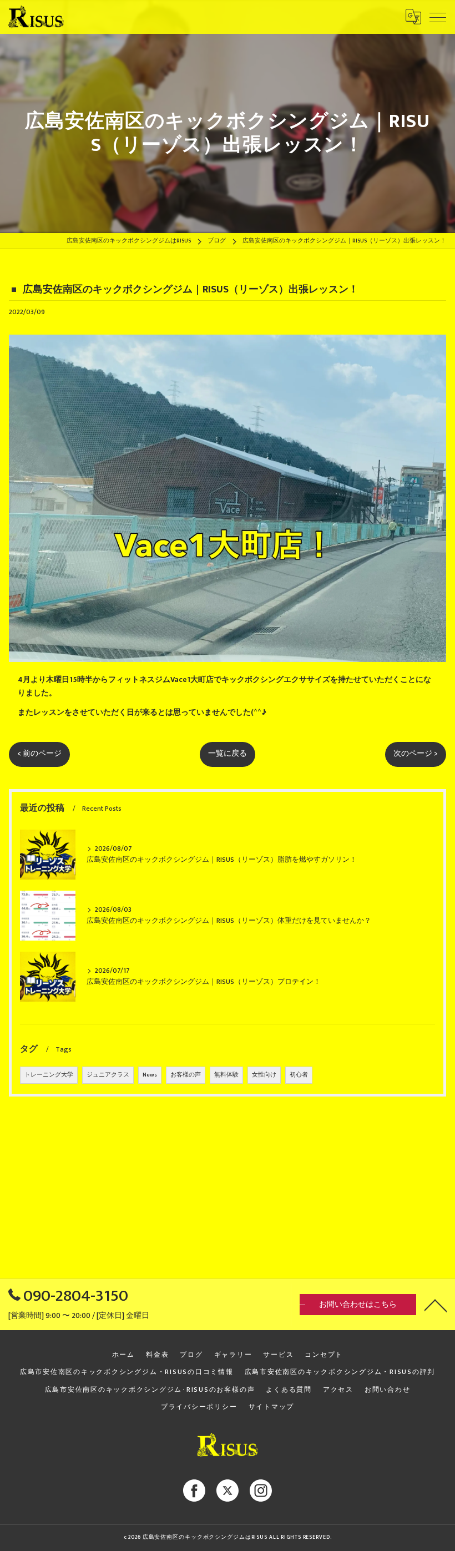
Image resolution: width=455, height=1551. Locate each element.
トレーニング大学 (48, 1075)
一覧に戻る (227, 753)
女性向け (264, 1075)
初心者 (299, 1075)
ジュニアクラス (108, 1075)
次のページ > (415, 753)
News (150, 1075)
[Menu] (438, 16)
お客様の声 (185, 1075)
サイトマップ (272, 1407)
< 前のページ (39, 753)
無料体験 (226, 1075)
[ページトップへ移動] (435, 1305)
